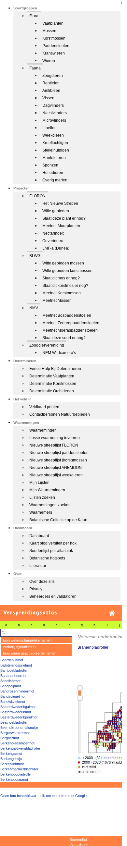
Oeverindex (52, 241)
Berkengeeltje (11, 759)
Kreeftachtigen (55, 143)
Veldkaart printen (44, 407)
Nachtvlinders (54, 113)
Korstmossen (53, 38)
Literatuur (37, 565)
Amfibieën (51, 90)
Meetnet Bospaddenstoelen (66, 315)
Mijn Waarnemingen (47, 490)
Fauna (35, 68)
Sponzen (50, 165)
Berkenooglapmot (14, 779)
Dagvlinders (53, 105)
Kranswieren (53, 53)
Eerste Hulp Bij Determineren (55, 368)
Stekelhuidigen (55, 150)
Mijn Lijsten (39, 482)
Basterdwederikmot (15, 712)
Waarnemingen (43, 430)
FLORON (37, 196)
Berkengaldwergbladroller (20, 748)
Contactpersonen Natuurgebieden (59, 414)
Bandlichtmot (10, 681)
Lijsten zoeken (42, 497)
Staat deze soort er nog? (64, 338)
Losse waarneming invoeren (54, 437)
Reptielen (51, 83)
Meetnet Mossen (57, 300)
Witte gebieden (55, 211)
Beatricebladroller (14, 722)
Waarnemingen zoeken (50, 505)
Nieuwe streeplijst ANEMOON (55, 467)
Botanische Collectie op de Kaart (58, 520)
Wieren (48, 60)
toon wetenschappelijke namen (27, 640)
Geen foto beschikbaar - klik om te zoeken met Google (43, 796)
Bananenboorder (13, 676)
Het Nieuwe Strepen (60, 203)
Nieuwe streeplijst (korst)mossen (58, 460)
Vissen (48, 98)
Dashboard (39, 535)
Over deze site (42, 581)
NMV (33, 308)
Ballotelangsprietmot (16, 665)
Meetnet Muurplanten (61, 226)
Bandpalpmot (10, 686)
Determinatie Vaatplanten (51, 376)
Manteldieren (54, 157)
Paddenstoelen (55, 45)
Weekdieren (53, 135)
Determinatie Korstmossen (52, 383)
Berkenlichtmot (12, 764)
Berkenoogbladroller (16, 774)
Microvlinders (54, 120)
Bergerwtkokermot (15, 733)
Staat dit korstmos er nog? (65, 285)
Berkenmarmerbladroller (19, 769)
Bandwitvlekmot (12, 702)
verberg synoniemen (19, 647)
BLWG (34, 255)
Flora (33, 16)
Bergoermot (9, 738)
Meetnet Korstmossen (61, 293)
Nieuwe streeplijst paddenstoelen (59, 452)
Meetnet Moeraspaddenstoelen (70, 330)
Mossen (49, 31)
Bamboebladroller (14, 670)
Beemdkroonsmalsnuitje (19, 728)
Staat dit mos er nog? (61, 278)
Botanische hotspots (47, 558)
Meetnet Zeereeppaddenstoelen (70, 323)
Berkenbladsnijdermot (17, 743)
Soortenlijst (78, 839)
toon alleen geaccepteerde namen (29, 653)
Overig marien (54, 180)
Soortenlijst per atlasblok (51, 550)
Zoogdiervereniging (46, 345)
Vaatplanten (53, 23)
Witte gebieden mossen (63, 263)
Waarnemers (40, 512)
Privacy (35, 589)
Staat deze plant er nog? (64, 218)
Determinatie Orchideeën (51, 391)
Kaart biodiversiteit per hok (53, 543)
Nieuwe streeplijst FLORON (53, 445)
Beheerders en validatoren (53, 596)
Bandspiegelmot (12, 696)
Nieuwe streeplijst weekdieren (56, 475)
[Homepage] (112, 613)
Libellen (49, 128)
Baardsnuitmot (11, 660)
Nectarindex (53, 233)
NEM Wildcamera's (59, 352)
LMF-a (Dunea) (55, 248)
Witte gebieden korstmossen (67, 270)
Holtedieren (52, 172)
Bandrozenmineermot (17, 691)
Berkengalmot (11, 753)
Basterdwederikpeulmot (18, 717)
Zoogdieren (52, 75)
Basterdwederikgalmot (17, 707)
